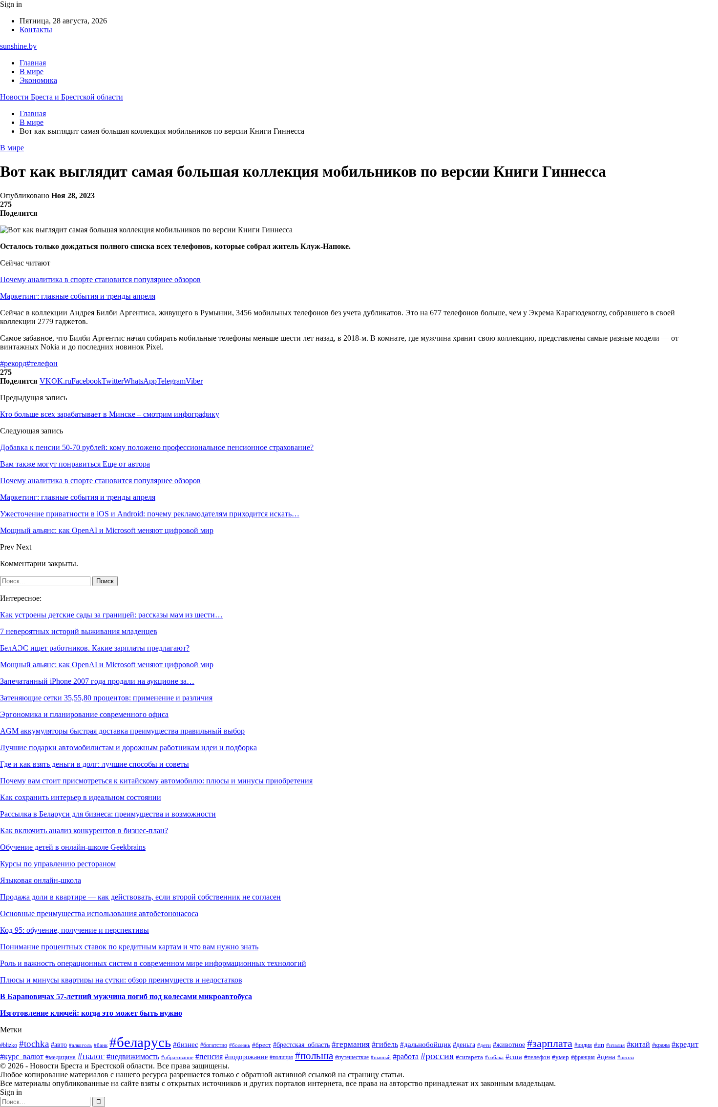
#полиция (281, 1057)
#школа (625, 1057)
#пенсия (209, 1056)
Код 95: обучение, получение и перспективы (74, 930)
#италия (615, 1045)
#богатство (213, 1045)
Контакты (36, 29)
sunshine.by (18, 46)
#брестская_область (301, 1044)
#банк (100, 1045)
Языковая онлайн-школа (40, 880)
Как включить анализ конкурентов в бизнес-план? (84, 830)
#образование (177, 1057)
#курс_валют (21, 1056)
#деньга (464, 1044)
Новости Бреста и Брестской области (61, 97)
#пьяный (381, 1057)
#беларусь (140, 1042)
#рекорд (13, 363)
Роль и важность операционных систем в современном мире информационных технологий (153, 963)
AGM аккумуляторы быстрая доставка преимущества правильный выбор (122, 731)
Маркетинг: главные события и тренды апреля (77, 296)
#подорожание (246, 1057)
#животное (509, 1044)
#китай (638, 1044)
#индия (583, 1045)
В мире (31, 71)
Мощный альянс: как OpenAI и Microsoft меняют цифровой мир (106, 664)
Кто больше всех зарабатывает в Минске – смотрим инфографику (109, 414)
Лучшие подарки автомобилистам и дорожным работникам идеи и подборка (128, 747)
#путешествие (352, 1057)
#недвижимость (132, 1056)
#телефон (42, 363)
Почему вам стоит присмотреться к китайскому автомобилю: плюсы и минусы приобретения (156, 781)
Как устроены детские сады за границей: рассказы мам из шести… (111, 615)
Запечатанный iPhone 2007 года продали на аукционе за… (97, 681)
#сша (514, 1057)
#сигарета (469, 1057)
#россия (437, 1055)
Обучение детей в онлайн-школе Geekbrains (73, 847)
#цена (606, 1057)
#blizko (8, 1045)
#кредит (685, 1044)
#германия (351, 1044)
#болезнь (239, 1045)
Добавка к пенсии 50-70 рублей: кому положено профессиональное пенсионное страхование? (157, 447)
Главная (33, 63)
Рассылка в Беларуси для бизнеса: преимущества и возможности (108, 814)
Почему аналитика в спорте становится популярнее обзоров (100, 279)
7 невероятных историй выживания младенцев (78, 631)
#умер (560, 1057)
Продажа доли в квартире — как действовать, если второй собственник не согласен (140, 897)
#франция (583, 1057)
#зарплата (549, 1043)
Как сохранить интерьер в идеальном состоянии (80, 797)
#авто (59, 1044)
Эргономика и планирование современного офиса (84, 714)
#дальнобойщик (425, 1044)
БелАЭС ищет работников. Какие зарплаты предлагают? (95, 648)
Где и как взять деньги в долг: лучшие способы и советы (94, 764)
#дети (484, 1045)
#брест (261, 1044)
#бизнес (185, 1044)
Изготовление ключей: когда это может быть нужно (91, 1013)
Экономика (38, 80)
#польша (314, 1055)
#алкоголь (80, 1045)
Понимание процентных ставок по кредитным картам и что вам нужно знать (129, 947)
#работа (406, 1056)
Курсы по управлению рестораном (58, 864)
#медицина (60, 1057)
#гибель (385, 1044)
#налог (91, 1056)
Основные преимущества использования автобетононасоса (99, 913)
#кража (661, 1045)
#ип (599, 1044)
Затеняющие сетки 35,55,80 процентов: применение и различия (106, 698)
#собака (494, 1057)
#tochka (34, 1044)
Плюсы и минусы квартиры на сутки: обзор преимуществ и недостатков (121, 980)
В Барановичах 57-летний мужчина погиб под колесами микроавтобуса (126, 996)
